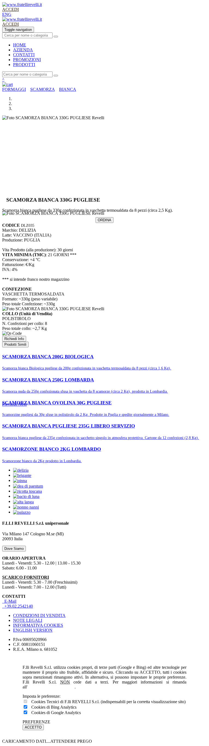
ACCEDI (10, 9)
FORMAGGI (14, 89)
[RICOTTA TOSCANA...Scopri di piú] (27, 491)
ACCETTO (33, 727)
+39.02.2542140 (17, 606)
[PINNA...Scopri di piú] (20, 480)
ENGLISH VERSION (33, 630)
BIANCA (67, 89)
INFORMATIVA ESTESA (51, 687)
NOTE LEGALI (27, 620)
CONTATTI (24, 54)
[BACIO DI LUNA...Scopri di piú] (26, 496)
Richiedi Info (14, 339)
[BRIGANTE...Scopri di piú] (22, 475)
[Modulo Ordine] (104, 84)
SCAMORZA (42, 89)
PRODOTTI (24, 64)
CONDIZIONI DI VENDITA (39, 615)
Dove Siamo (14, 549)
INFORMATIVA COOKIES (38, 625)
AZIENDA (23, 49)
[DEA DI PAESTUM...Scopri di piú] (28, 485)
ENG (6, 14)
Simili (15, 344)
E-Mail (9, 601)
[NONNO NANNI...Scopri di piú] (26, 507)
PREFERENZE (36, 722)
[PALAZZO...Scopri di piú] (21, 512)
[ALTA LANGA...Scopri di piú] (23, 501)
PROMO (27, 59)
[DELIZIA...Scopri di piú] (21, 470)
